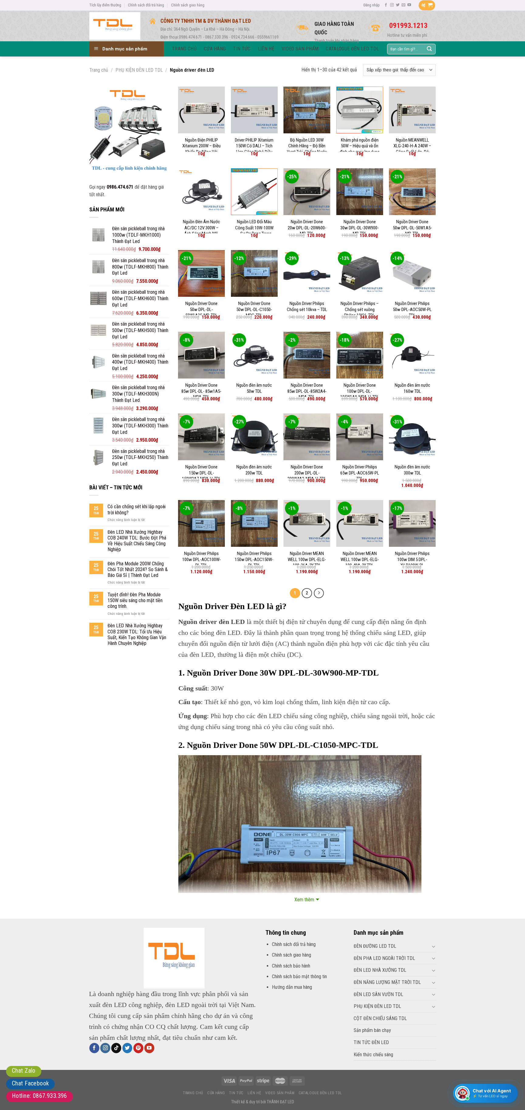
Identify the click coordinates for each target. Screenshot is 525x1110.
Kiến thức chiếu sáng (373, 1054)
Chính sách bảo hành (291, 966)
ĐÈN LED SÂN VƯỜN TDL (378, 994)
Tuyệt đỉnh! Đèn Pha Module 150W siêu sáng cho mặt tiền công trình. (135, 600)
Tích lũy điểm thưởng (105, 5)
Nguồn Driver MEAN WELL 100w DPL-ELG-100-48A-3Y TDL (360, 559)
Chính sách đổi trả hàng (146, 5)
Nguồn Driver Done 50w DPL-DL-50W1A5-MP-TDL (412, 227)
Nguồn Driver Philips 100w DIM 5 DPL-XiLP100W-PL (412, 559)
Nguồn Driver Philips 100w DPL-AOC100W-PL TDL (201, 559)
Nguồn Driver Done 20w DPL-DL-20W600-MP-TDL (307, 227)
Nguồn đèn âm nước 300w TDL (412, 470)
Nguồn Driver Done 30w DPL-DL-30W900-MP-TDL (359, 227)
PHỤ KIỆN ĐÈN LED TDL (139, 70)
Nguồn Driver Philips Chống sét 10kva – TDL (307, 306)
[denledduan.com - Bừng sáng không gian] (114, 25)
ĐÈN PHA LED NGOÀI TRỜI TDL (384, 958)
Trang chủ (98, 70)
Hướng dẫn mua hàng (292, 987)
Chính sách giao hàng (187, 5)
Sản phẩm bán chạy (372, 1030)
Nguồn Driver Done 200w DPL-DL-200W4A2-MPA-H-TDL (306, 472)
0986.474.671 (120, 187)
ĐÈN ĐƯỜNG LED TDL (375, 946)
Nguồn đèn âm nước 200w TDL (254, 470)
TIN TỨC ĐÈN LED (371, 1042)
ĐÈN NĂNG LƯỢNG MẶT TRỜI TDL (387, 982)
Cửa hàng (216, 1093)
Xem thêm (304, 900)
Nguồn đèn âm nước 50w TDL (254, 388)
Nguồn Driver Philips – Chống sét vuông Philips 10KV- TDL (360, 309)
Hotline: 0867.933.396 (39, 1095)
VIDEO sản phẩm (280, 1093)
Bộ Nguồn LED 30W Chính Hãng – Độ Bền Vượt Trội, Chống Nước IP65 (307, 149)
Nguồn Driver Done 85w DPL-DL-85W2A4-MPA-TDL (307, 391)
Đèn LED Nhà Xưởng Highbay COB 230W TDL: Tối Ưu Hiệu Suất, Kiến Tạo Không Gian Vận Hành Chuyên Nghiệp (137, 634)
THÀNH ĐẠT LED (280, 1102)
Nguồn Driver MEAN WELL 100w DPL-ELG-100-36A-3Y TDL (307, 559)
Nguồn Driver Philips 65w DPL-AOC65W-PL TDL (359, 472)
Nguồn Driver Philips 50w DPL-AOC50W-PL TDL (412, 309)
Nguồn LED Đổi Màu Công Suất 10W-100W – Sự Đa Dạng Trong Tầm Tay (254, 230)
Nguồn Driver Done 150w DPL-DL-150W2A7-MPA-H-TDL (201, 472)
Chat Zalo (24, 1070)
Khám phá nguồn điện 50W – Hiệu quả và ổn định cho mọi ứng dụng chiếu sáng (359, 149)
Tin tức (236, 1093)
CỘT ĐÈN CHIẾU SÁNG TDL (380, 1018)
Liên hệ (254, 1093)
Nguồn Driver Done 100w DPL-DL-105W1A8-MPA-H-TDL (359, 391)
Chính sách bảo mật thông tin (299, 976)
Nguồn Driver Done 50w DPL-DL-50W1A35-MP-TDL (201, 309)
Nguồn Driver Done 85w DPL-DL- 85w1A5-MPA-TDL (201, 391)
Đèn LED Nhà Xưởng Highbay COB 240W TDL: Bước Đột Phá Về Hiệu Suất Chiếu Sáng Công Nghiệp (137, 541)
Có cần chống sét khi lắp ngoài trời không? (137, 509)
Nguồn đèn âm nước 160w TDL (412, 388)
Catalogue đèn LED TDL (320, 1093)
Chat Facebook (30, 1083)
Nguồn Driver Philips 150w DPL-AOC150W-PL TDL (254, 559)
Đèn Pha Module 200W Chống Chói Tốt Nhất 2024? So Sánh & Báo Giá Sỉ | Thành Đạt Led (138, 569)
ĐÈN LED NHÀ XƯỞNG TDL (380, 970)
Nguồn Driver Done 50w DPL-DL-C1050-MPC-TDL (254, 309)
